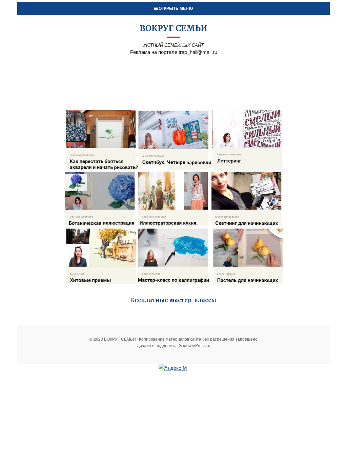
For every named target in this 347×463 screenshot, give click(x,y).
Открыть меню (175, 8)
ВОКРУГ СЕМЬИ (173, 28)
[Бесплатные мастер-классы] (173, 197)
